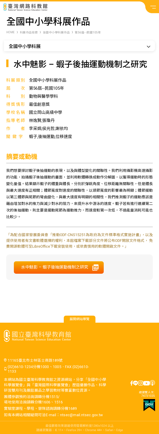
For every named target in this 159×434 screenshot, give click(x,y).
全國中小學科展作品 (56, 32)
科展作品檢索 (29, 32)
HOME (10, 32)
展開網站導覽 (79, 319)
